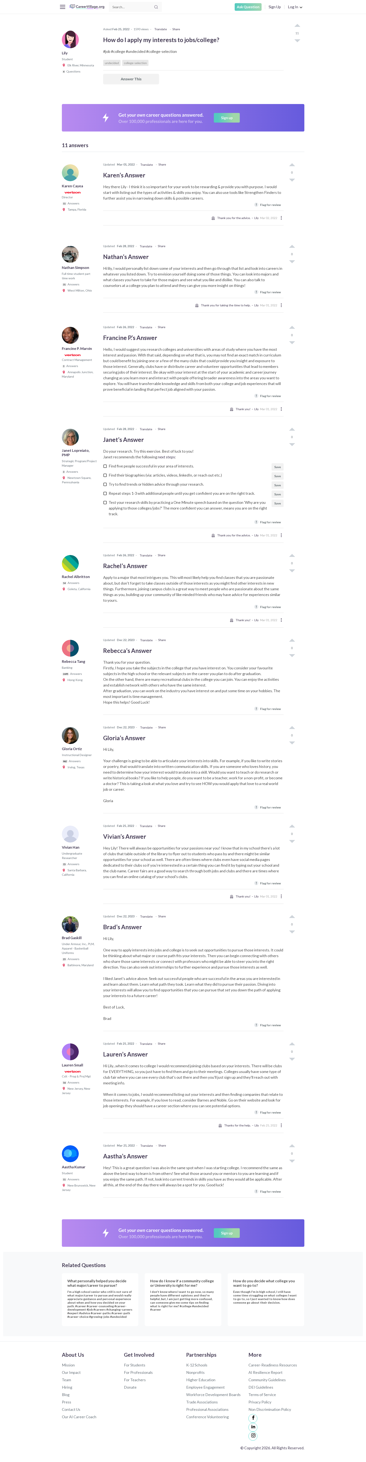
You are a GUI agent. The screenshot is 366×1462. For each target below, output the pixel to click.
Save (277, 467)
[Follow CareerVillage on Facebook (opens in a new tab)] (252, 1418)
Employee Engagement (205, 1387)
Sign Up (275, 6)
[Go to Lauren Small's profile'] (71, 1053)
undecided (112, 63)
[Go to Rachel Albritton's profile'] (71, 564)
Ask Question (248, 7)
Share (176, 29)
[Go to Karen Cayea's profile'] (71, 174)
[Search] (156, 7)
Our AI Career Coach (79, 1416)
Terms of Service (262, 1394)
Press (66, 1402)
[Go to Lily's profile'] (71, 41)
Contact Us (71, 1409)
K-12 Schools (196, 1365)
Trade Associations (202, 1402)
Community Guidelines (267, 1379)
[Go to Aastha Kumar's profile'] (71, 1155)
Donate (130, 1387)
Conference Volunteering (207, 1416)
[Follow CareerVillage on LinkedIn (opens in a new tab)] (252, 1427)
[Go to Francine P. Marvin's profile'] (71, 336)
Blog (65, 1394)
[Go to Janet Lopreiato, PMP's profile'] (71, 438)
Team (66, 1379)
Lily (256, 218)
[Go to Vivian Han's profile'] (71, 835)
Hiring (67, 1387)
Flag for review (268, 204)
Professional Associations (207, 1409)
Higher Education (200, 1379)
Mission (68, 1365)
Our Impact (71, 1372)
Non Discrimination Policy (269, 1409)
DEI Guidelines (260, 1387)
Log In (293, 6)
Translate (160, 29)
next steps (166, 457)
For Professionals (138, 1372)
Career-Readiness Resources (272, 1365)
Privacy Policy (259, 1402)
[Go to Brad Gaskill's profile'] (71, 926)
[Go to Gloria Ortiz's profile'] (71, 737)
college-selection (135, 63)
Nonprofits (195, 1372)
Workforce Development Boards (213, 1394)
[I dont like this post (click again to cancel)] (297, 40)
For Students (134, 1365)
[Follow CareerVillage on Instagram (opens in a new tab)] (252, 1436)
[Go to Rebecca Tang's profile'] (71, 649)
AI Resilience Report (265, 1372)
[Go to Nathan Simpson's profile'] (71, 255)
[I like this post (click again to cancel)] (297, 26)
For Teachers (135, 1379)
